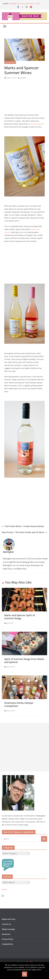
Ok (24, 974)
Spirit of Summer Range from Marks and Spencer (24, 660)
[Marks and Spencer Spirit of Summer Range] (24, 589)
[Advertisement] (24, 96)
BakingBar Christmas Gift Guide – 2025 (24, 3)
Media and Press (8, 919)
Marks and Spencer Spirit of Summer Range (19, 617)
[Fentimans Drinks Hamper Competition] (24, 677)
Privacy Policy (7, 939)
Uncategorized (10, 62)
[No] (46, 970)
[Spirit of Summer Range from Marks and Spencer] (24, 633)
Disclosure (6, 934)
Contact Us (6, 924)
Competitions (7, 944)
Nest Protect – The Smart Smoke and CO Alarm (23, 532)
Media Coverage (8, 929)
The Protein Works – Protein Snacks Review (24, 526)
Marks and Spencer (36, 124)
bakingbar (23, 78)
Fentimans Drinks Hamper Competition (18, 704)
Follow (4, 889)
